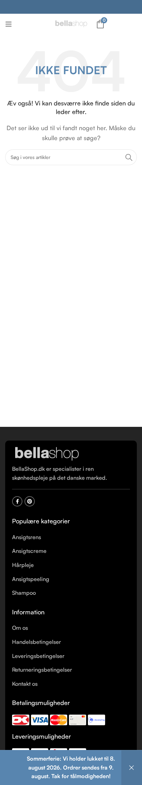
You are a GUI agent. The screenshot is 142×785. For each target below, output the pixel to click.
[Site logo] (71, 23)
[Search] (129, 157)
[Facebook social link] (17, 501)
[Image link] (46, 453)
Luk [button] (131, 767)
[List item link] (71, 537)
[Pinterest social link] (29, 501)
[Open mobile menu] (9, 24)
